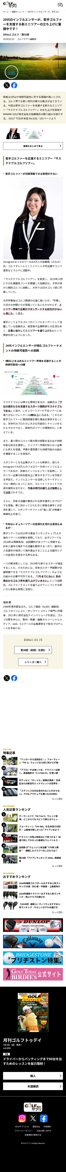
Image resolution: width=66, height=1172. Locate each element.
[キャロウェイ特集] (33, 941)
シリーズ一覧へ (33, 662)
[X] (6, 85)
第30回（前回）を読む (33, 650)
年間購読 (33, 1086)
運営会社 (36, 1126)
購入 (33, 1076)
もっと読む (57, 798)
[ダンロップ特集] (33, 925)
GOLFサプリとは (22, 1126)
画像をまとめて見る (33, 146)
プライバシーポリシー (24, 1130)
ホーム (6, 11)
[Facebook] (14, 85)
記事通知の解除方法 (33, 1134)
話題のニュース (18, 11)
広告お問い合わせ (44, 1130)
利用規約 (47, 1126)
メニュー (60, 5)
